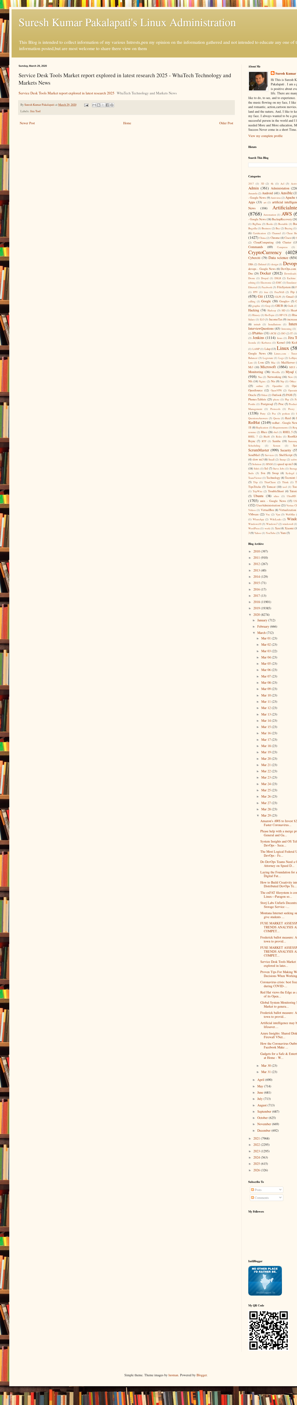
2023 (257, 1151)
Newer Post (27, 123)
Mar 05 (266, 663)
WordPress (254, 528)
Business (266, 228)
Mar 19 (266, 752)
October (263, 1117)
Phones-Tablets (257, 399)
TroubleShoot (276, 491)
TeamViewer (255, 477)
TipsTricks (254, 487)
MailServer (288, 362)
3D (262, 183)
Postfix (251, 404)
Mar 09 (266, 689)
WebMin (290, 514)
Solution (256, 464)
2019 (257, 608)
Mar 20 (266, 758)
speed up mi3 (285, 464)
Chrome (275, 238)
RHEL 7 (253, 436)
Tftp (255, 482)
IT (291, 333)
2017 (251, 183)
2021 (257, 1138)
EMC (279, 282)
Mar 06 (266, 669)
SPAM (269, 464)
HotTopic (270, 315)
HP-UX (283, 315)
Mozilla (276, 372)
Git (260, 296)
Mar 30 (266, 1065)
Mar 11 (266, 701)
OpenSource (255, 390)
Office (293, 381)
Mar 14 (266, 720)
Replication (262, 427)
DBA (250, 264)
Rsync (251, 441)
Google (266, 301)
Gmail (290, 297)
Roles (279, 436)
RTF (264, 441)
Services (269, 455)
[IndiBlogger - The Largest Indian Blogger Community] (265, 1294)
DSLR (277, 278)
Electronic (266, 282)
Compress (282, 247)
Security (285, 450)
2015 (257, 583)
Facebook (267, 287)
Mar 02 (266, 644)
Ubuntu (258, 496)
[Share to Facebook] (107, 105)
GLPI (278, 296)
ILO (262, 319)
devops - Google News (262, 269)
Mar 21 (266, 765)
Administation (280, 188)
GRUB (279, 306)
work (267, 528)
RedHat (254, 422)
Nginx (262, 381)
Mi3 (250, 367)
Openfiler (277, 386)
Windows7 (272, 524)
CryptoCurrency (265, 252)
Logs (281, 358)
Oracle (252, 395)
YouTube (271, 533)
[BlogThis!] (98, 105)
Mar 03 (266, 651)
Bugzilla (252, 228)
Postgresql (267, 404)
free (266, 292)
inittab (257, 324)
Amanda (252, 193)
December (264, 1130)
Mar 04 (266, 657)
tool (285, 487)
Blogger (202, 1375)
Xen (277, 528)
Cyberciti (254, 257)
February (263, 626)
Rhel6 (267, 436)
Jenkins (258, 337)
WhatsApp (258, 519)
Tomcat (271, 487)
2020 (257, 614)
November (264, 1124)
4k (272, 183)
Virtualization (287, 510)
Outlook (276, 395)
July (260, 1098)
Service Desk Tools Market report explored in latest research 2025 (66, 93)
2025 (257, 1163)
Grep (268, 305)
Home (127, 123)
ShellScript (286, 455)
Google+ (284, 301)
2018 (257, 602)
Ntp (282, 381)
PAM (289, 395)
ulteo (276, 496)
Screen (276, 445)
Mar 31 (266, 1072)
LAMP (256, 349)
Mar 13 (266, 714)
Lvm (261, 362)
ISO (283, 333)
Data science (278, 257)
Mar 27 (266, 803)
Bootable (283, 224)
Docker (265, 273)
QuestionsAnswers (258, 418)
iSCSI (273, 333)
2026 (257, 1170)
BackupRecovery (282, 219)
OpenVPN (276, 390)
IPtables (257, 333)
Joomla (252, 342)
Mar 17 (266, 739)
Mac (273, 362)
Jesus (279, 338)
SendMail (254, 455)
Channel (276, 233)
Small (271, 459)
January (262, 620)
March (262, 632)
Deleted (262, 264)
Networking (274, 377)
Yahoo (257, 533)
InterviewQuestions (261, 328)
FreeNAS (279, 292)
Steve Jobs (278, 468)
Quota (276, 418)
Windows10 (254, 524)
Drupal (264, 278)
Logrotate (268, 358)
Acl (282, 183)
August (262, 1105)
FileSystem (284, 287)
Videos (252, 510)
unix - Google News (273, 501)
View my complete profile (265, 136)
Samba (276, 441)
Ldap (268, 349)
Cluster (287, 242)
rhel (276, 432)
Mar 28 (266, 809)
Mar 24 (266, 784)
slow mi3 (258, 459)
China (262, 237)
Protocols (275, 409)
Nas (260, 377)
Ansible (287, 192)
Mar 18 (266, 746)
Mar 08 (266, 682)
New (290, 377)
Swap (275, 473)
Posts (257, 1190)
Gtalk (291, 305)
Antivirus (276, 197)
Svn (263, 473)
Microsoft (268, 366)
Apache (290, 197)
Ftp (292, 292)
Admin (253, 188)
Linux (283, 347)
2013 (257, 570)
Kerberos (266, 342)
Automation (269, 214)
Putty (263, 413)
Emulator (292, 282)
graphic (256, 305)
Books (269, 224)
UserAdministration (268, 505)
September (264, 1111)
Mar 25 (266, 790)
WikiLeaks (275, 519)
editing (252, 282)
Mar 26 (266, 796)
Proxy (291, 409)
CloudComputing (264, 242)
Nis (273, 381)
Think (285, 482)
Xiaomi (289, 528)
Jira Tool (35, 111)
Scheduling (254, 445)
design (274, 264)
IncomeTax (275, 319)
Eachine (291, 278)
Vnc (268, 514)
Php (287, 399)
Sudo (251, 473)
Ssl (266, 468)
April (261, 1079)
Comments (261, 1197)
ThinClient (270, 482)
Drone (251, 278)
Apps (251, 202)
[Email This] (94, 105)
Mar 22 (266, 771)
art (265, 202)
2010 (257, 551)
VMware (253, 514)
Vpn (278, 514)
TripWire (257, 491)
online (259, 386)
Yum (283, 533)
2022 (257, 1144)
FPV (255, 292)
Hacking (253, 310)
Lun (250, 362)
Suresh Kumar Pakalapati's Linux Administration (127, 21)
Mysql (290, 372)
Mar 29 (266, 815)
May (260, 1086)
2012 (257, 564)
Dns (250, 273)
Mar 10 (266, 695)
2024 (257, 1157)
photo (276, 399)
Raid (288, 418)
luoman (173, 1375)
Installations (274, 324)
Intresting (286, 328)
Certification (259, 233)
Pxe (274, 413)
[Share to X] (103, 105)
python (286, 413)
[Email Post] (86, 105)
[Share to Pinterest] (112, 105)
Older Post (226, 123)
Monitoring (255, 372)
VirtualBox (267, 510)
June (260, 1092)
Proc (281, 404)
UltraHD (291, 496)
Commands (255, 247)
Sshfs (256, 468)
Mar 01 (266, 638)
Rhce (264, 432)
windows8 (287, 524)
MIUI (292, 367)
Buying (289, 228)
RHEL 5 (288, 432)
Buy (278, 228)
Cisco (287, 238)
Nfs (250, 381)
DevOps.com (288, 269)
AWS (286, 213)
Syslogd (290, 473)
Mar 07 (266, 676)
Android (267, 193)
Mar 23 (266, 777)
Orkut (264, 395)
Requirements (280, 427)
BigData (256, 224)
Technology (273, 478)
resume (252, 432)
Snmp (283, 459)
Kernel (281, 343)
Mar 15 (266, 727)
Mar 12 (266, 708)
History (256, 315)
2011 (257, 557)
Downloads (290, 273)
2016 (257, 589)
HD (283, 310)
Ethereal (252, 287)
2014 (257, 576)
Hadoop (272, 310)
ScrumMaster (258, 450)
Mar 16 (266, 733)
